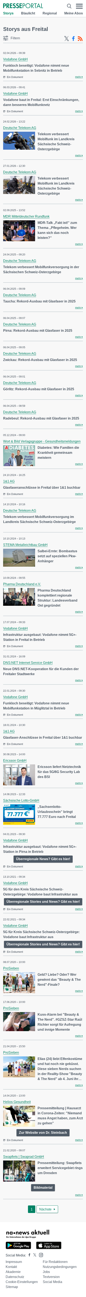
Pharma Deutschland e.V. (22, 584)
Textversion (51, 1277)
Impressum (14, 1262)
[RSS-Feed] (80, 38)
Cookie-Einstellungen (22, 1282)
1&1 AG (9, 481)
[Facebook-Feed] (73, 38)
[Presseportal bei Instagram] (40, 1254)
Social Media (52, 1282)
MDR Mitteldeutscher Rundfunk (26, 216)
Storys (8, 13)
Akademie (13, 1272)
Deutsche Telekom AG (19, 128)
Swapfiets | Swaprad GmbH (23, 1156)
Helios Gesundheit (17, 1102)
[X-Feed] (66, 38)
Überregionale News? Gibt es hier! (43, 859)
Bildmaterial (43, 1187)
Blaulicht (28, 13)
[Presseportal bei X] (33, 1255)
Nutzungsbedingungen (60, 1267)
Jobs (46, 1272)
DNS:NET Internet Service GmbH (28, 662)
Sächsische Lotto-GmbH (21, 800)
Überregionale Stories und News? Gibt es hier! (43, 901)
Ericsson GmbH (15, 760)
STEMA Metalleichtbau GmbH (25, 545)
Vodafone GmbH (15, 59)
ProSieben (11, 968)
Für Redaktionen (55, 1262)
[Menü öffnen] (79, 6)
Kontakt (11, 1267)
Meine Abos (73, 13)
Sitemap (12, 1287)
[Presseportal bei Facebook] (28, 1255)
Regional (50, 13)
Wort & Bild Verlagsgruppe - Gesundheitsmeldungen (42, 441)
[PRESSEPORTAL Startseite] (23, 6)
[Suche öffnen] (69, 6)
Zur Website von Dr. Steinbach (43, 1132)
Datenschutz (15, 1277)
